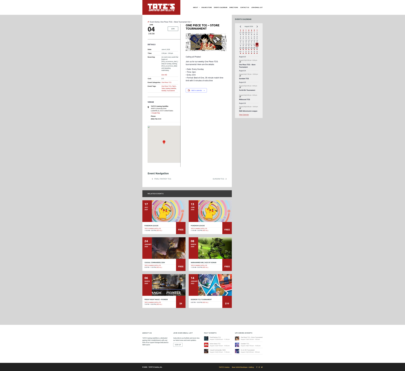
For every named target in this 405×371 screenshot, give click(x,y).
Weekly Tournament (168, 90)
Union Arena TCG (215, 343)
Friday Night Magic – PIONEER (156, 299)
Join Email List (257, 7)
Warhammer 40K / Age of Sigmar (203, 262)
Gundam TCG (219, 179)
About (195, 7)
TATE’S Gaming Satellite (152, 228)
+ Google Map (155, 113)
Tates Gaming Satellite (168, 88)
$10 (172, 29)
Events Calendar (220, 7)
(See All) (164, 75)
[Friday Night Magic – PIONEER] (164, 285)
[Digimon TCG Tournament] (210, 285)
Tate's (174, 86)
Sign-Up (178, 345)
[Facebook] (256, 367)
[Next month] (257, 26)
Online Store (206, 7)
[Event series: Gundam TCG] (240, 76)
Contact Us (244, 7)
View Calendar (244, 115)
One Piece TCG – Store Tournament (247, 65)
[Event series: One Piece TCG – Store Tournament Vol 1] (240, 62)
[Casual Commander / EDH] (164, 248)
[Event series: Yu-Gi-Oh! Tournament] (240, 87)
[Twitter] (261, 367)
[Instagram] (259, 367)
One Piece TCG (166, 82)
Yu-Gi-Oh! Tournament (247, 90)
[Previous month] (240, 26)
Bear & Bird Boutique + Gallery (243, 367)
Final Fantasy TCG (162, 179)
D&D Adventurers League (248, 111)
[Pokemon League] (164, 211)
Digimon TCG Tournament (201, 299)
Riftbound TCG (244, 99)
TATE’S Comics (224, 367)
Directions (233, 7)
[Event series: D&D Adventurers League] (240, 108)
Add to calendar (196, 90)
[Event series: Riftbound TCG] (240, 97)
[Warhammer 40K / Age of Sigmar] (210, 248)
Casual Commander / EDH (154, 262)
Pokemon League (151, 225)
